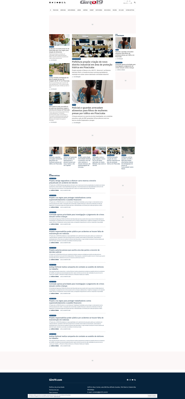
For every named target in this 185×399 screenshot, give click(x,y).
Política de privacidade (56, 387)
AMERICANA (63, 10)
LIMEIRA (79, 10)
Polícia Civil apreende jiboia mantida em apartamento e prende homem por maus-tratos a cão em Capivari (70, 161)
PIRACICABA (55, 10)
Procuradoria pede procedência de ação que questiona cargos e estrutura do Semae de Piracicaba (59, 108)
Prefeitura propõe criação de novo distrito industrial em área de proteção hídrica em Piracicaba (92, 64)
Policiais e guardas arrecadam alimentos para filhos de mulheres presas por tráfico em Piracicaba (89, 110)
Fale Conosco (53, 392)
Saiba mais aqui (57, 396)
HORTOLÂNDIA (99, 10)
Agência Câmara (121, 70)
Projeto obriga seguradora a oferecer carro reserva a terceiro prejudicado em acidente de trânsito (72, 182)
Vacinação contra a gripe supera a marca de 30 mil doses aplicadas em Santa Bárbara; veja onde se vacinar (99, 161)
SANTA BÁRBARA (71, 10)
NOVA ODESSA (107, 10)
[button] (152, 396)
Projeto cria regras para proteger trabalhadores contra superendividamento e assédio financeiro (70, 199)
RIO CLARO (121, 10)
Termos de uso (54, 390)
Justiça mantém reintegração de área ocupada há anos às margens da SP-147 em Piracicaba (59, 79)
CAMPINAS (85, 10)
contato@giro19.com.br (100, 392)
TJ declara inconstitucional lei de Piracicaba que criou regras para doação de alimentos (59, 50)
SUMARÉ (91, 10)
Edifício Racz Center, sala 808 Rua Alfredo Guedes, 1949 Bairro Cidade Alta (111, 387)
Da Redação (77, 76)
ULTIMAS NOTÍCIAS (130, 10)
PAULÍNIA (115, 10)
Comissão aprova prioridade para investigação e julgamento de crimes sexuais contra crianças (125, 66)
